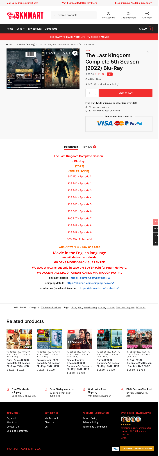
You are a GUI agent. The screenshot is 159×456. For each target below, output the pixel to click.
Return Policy (90, 418)
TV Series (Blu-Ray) (25, 44)
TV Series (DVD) (18, 353)
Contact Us (13, 426)
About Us (12, 422)
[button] (145, 28)
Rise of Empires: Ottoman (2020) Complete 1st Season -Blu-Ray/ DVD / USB (79, 365)
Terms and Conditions (95, 426)
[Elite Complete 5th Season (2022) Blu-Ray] (147, 51)
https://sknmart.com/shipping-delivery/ (90, 283)
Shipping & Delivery (17, 430)
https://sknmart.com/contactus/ (99, 288)
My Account (108, 17)
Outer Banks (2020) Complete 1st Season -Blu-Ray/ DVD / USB (19, 363)
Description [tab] (71, 146)
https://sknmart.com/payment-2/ (90, 277)
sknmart (111, 307)
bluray (74, 307)
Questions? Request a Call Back (137, 448)
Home (9, 44)
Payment (11, 418)
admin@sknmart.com (27, 3)
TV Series (140, 307)
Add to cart (126, 92)
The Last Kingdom (125, 307)
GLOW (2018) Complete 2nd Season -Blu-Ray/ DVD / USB (139, 363)
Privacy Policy (90, 422)
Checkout (147, 17)
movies (101, 307)
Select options (19, 376)
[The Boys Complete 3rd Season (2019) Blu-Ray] (150, 51)
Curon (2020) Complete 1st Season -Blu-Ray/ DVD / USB (109, 363)
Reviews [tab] (88, 146)
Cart (47, 426)
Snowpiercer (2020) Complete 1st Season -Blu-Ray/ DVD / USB (49, 363)
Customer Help (128, 17)
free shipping (90, 307)
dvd (80, 307)
